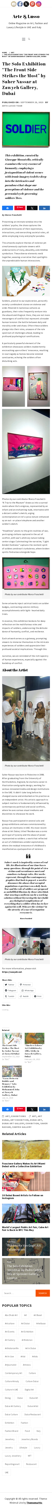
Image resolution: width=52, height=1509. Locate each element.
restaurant (31, 1464)
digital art (29, 1389)
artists (35, 1356)
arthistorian (27, 1340)
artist (23, 1356)
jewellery (10, 1439)
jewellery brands (29, 1439)
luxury (37, 1447)
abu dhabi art (11, 1315)
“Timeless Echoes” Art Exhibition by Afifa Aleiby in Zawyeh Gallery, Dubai (34, 1051)
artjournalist (10, 1364)
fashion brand (11, 1431)
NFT (30, 1455)
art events (9, 1331)
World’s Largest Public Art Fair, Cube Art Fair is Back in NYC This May (25, 1229)
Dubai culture (11, 1414)
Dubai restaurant (33, 1414)
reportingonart (12, 1464)
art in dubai (30, 1348)
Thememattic (34, 1502)
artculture (9, 1323)
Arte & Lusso (26, 16)
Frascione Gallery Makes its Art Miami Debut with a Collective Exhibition (23, 1165)
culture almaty (12, 1381)
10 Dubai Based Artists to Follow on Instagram (22, 1197)
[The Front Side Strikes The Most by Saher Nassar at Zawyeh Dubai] (12, 1038)
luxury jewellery (13, 1455)
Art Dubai (25, 1323)
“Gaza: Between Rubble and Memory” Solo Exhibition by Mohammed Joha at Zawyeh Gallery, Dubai (11, 1086)
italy (39, 1431)
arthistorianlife (12, 1348)
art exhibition (19, 1120)
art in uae (9, 1356)
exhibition (32, 1123)
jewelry (9, 1447)
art (34, 1116)
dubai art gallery (13, 1123)
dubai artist (33, 1406)
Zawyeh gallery (21, 1127)
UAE (7, 1472)
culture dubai (32, 1381)
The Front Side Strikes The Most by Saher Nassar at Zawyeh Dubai (10, 1049)
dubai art (36, 1120)
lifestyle (23, 1447)
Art (7, 1116)
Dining (8, 1397)
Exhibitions (18, 1116)
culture (32, 1373)
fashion (24, 1422)
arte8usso (41, 1323)
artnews (27, 1364)
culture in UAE (11, 1389)
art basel (38, 1315)
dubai (20, 1397)
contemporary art (13, 1373)
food (27, 1431)
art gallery (10, 1340)
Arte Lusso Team (12, 105)
